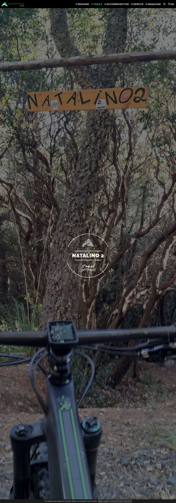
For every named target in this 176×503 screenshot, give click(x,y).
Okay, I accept (103, 501)
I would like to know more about (120, 501)
